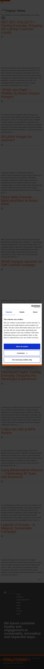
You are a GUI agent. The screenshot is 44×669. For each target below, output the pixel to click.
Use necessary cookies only (22, 360)
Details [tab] (22, 312)
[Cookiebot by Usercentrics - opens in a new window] (31, 306)
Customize (21, 353)
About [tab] (35, 312)
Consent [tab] (9, 312)
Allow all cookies (22, 346)
